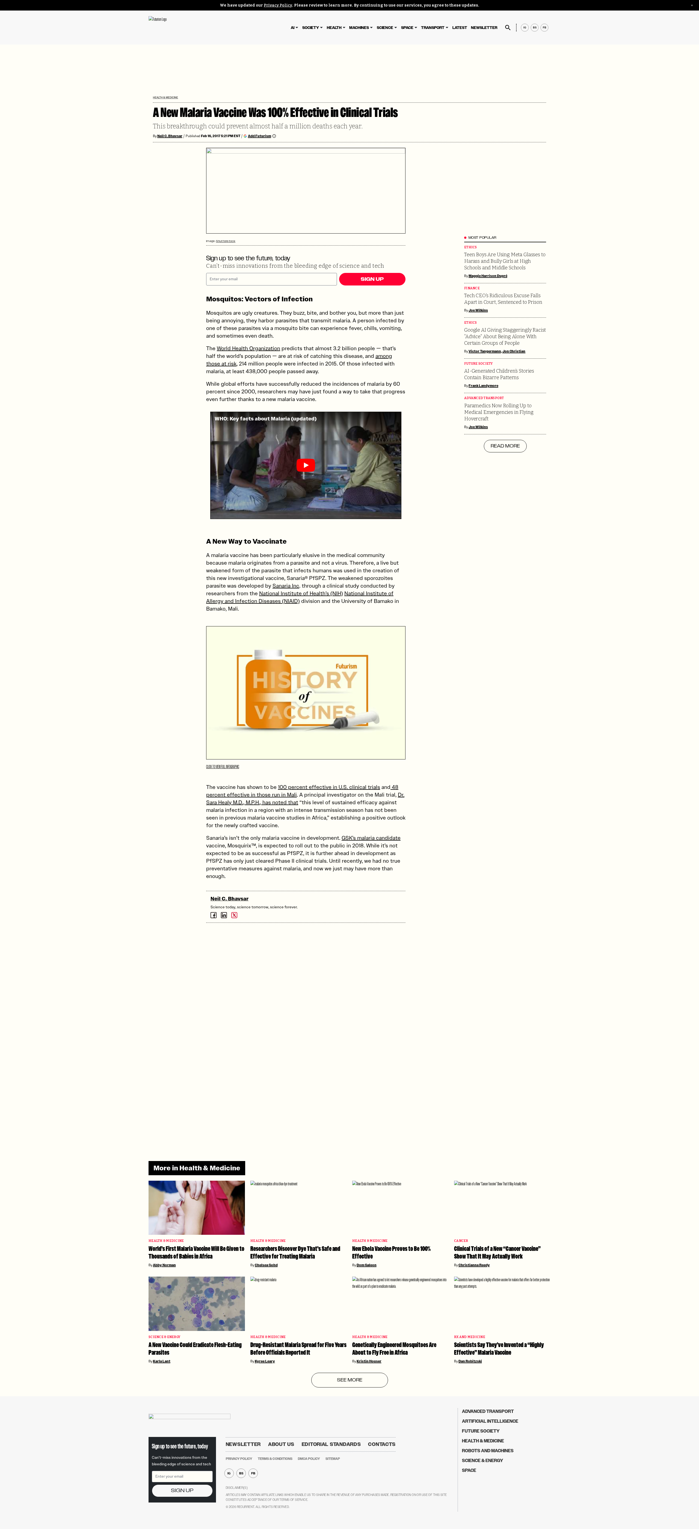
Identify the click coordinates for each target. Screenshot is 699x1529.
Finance (472, 288)
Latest (459, 27)
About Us (281, 1444)
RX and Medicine (469, 1337)
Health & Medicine (165, 97)
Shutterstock (225, 241)
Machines (359, 27)
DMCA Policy (309, 1459)
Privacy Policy (278, 5)
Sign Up (372, 279)
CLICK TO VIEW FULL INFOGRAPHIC (222, 766)
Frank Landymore (483, 386)
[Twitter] (234, 915)
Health (334, 27)
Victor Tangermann (485, 351)
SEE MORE (349, 1380)
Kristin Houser (369, 1361)
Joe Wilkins (478, 310)
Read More (505, 446)
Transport (433, 27)
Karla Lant (161, 1361)
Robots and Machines (488, 1450)
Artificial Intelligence (490, 1421)
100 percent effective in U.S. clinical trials (329, 787)
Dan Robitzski (470, 1361)
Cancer (461, 1241)
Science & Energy (164, 1337)
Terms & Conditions (275, 1459)
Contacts (382, 1444)
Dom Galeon (367, 1265)
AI (292, 27)
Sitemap (332, 1459)
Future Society (478, 364)
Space (407, 27)
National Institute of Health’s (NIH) (301, 593)
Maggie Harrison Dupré (488, 276)
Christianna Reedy (474, 1265)
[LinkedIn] (224, 915)
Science (385, 27)
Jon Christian (514, 351)
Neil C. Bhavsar (169, 136)
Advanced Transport (484, 398)
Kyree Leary (265, 1361)
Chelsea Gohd (266, 1265)
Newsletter (484, 27)
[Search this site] (508, 27)
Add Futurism (259, 136)
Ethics (470, 247)
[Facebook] (214, 915)
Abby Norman (164, 1265)
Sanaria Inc (286, 585)
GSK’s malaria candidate (371, 838)
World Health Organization (248, 348)
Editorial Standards (331, 1444)
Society (310, 27)
